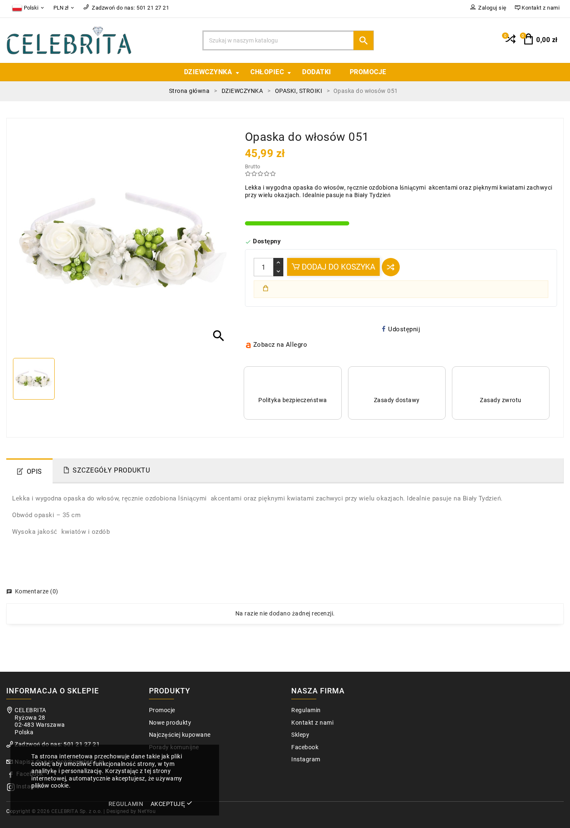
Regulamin (306, 710)
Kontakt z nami (312, 722)
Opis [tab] (34, 471)
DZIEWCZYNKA (208, 72)
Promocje (162, 710)
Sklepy (300, 734)
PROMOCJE (368, 72)
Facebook (304, 747)
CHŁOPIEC (267, 72)
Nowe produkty (170, 722)
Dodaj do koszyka (337, 267)
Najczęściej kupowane (180, 734)
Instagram (305, 759)
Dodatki (316, 72)
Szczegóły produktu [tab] (111, 470)
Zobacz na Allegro (280, 344)
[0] (510, 42)
